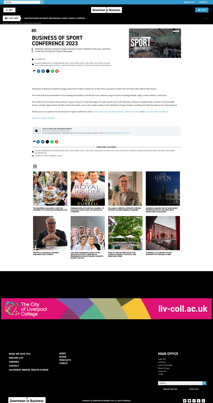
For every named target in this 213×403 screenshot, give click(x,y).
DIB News (61, 63)
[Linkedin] (184, 400)
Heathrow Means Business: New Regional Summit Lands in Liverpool (54, 18)
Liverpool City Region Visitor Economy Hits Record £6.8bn (159, 254)
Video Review (94, 65)
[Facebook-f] (198, 400)
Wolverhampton (105, 65)
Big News (38, 63)
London (64, 65)
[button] (38, 71)
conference (52, 156)
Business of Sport (41, 156)
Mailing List (189, 2)
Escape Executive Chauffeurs (156, 111)
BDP (101, 111)
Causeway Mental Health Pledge (28, 369)
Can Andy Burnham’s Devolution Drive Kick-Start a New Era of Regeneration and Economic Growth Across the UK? (87, 255)
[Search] (42, 2)
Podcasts (203, 2)
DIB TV (67, 63)
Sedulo (96, 111)
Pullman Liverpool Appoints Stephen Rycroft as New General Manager (124, 209)
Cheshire (54, 63)
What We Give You (20, 353)
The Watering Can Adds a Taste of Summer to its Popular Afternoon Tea (50, 209)
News (16, 23)
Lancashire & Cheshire (102, 63)
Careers (14, 361)
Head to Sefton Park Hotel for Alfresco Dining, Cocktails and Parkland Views (122, 254)
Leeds (37, 65)
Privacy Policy (194, 389)
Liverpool (57, 65)
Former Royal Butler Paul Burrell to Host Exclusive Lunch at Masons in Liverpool (87, 210)
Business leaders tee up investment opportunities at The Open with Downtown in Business (162, 210)
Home (11, 23)
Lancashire (89, 63)
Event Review (74, 63)
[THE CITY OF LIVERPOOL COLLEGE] (106, 308)
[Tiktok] (203, 400)
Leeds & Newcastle (46, 65)
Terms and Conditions (170, 389)
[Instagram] (194, 400)
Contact (14, 365)
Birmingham (46, 63)
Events (20, 23)
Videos (63, 363)
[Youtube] (189, 400)
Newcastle (81, 65)
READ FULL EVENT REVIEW (43, 118)
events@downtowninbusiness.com (117, 133)
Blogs (62, 356)
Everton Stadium (132, 111)
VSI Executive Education (114, 111)
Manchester (71, 65)
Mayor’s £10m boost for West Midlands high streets (46, 254)
